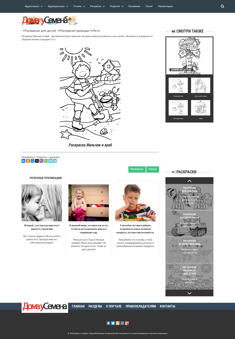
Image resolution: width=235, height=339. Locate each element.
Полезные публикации (46, 178)
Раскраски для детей (40, 30)
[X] (37, 161)
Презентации (165, 6)
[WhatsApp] (46, 161)
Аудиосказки (32, 6)
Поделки (115, 6)
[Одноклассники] (28, 161)
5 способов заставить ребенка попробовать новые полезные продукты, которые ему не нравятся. (135, 229)
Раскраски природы (74, 30)
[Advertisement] (189, 143)
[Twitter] (113, 323)
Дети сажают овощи (201, 96)
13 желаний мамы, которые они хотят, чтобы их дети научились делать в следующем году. (89, 229)
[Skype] (50, 161)
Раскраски (95, 6)
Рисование (134, 6)
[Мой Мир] (32, 161)
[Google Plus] (127, 323)
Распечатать (137, 169)
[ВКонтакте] (23, 161)
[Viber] (41, 161)
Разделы (95, 306)
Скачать (153, 169)
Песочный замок (178, 96)
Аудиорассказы (56, 6)
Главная (78, 306)
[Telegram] (55, 161)
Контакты (167, 306)
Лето (96, 30)
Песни (149, 6)
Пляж (200, 118)
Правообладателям (141, 306)
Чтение (77, 6)
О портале (114, 306)
